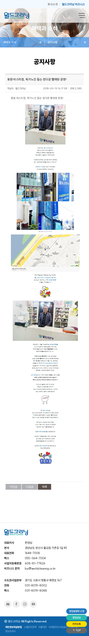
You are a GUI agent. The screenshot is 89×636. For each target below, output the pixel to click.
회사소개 (53, 4)
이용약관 (42, 627)
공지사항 (53, 42)
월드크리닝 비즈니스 (73, 4)
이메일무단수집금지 (58, 627)
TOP (78, 630)
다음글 (29, 487)
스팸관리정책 (30, 627)
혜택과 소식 (9, 42)
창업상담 (76, 617)
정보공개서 (10, 631)
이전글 (13, 487)
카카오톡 (76, 623)
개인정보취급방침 (13, 627)
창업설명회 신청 (76, 611)
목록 (44, 487)
